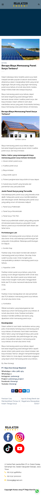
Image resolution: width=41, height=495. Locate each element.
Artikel (4, 63)
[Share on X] (16, 391)
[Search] (39, 4)
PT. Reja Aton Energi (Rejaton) (13, 368)
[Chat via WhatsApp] (37, 491)
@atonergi (15, 376)
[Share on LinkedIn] (24, 391)
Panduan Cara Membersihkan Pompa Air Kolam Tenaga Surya (10, 401)
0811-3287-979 (18, 371)
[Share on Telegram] (28, 391)
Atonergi (14, 381)
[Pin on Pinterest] (20, 391)
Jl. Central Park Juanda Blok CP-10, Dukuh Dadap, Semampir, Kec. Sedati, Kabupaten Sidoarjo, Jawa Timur (22, 466)
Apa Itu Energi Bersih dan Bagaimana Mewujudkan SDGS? (30, 401)
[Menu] (2, 4)
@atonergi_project (16, 379)
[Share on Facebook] (13, 391)
